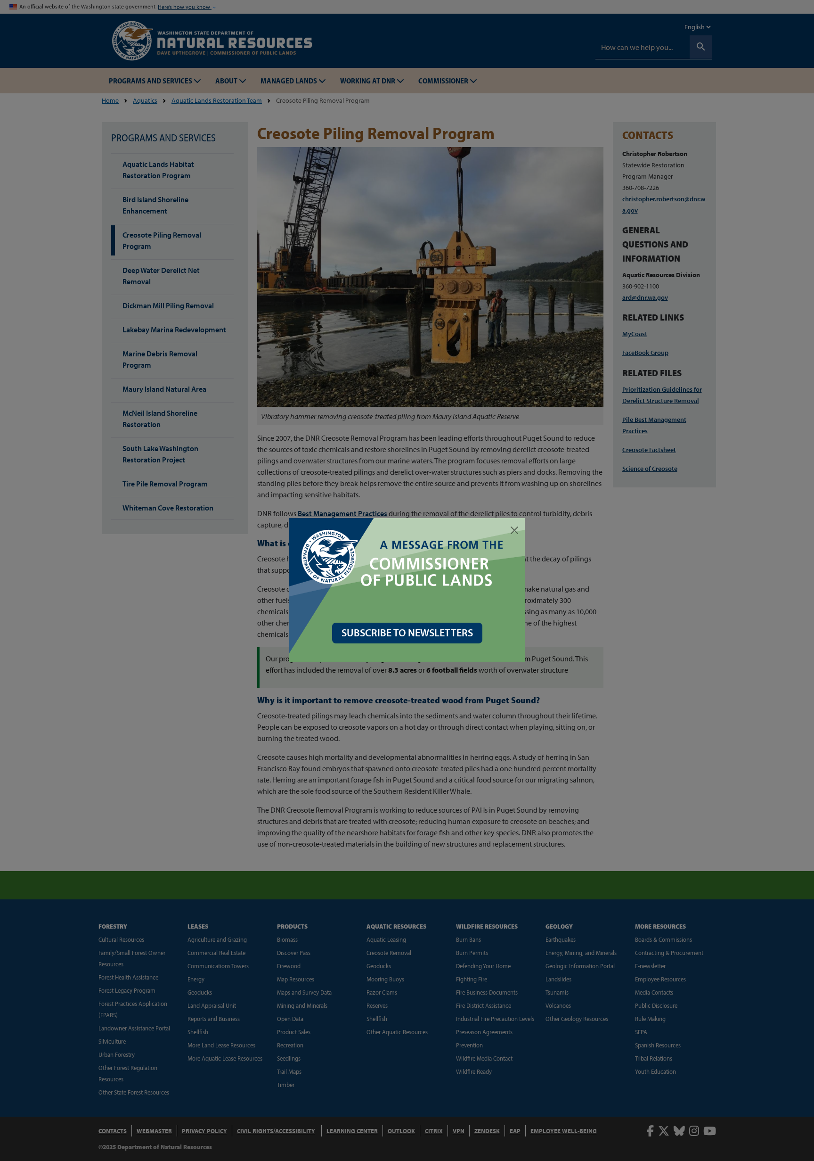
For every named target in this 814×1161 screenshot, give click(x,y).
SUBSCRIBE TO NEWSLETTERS (407, 632)
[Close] (514, 530)
